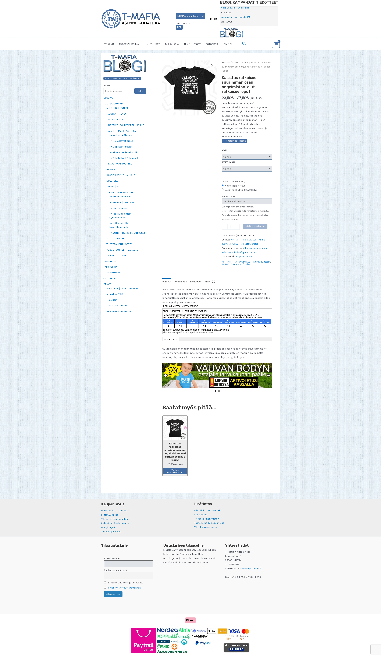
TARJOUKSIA (172, 43)
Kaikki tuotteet (240, 62)
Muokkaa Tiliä (114, 294)
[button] (140, 44)
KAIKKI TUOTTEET (116, 255)
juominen (261, 248)
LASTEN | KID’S (114, 119)
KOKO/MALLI (229, 162)
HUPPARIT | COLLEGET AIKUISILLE (125, 125)
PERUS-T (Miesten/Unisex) (245, 244)
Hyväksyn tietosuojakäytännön (124, 587)
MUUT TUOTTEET (116, 238)
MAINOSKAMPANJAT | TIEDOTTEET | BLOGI (122, 78)
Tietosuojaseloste (111, 531)
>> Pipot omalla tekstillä (123, 152)
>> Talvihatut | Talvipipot (123, 157)
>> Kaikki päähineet (121, 135)
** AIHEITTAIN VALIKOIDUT (121, 192)
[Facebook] (211, 19)
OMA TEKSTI (113, 180)
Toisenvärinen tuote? (206, 518)
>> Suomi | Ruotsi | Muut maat (127, 232)
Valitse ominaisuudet (175, 471)
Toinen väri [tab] (180, 281)
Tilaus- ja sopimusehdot (115, 518)
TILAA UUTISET (192, 43)
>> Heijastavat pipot (121, 140)
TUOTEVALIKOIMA (129, 43)
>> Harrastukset (118, 207)
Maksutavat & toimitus (115, 510)
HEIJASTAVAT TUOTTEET (119, 163)
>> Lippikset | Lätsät (120, 146)
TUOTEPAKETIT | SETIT (119, 244)
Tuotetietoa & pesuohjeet (209, 522)
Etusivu (226, 62)
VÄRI (224, 150)
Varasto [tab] (166, 281)
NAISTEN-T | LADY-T (117, 113)
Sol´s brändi (201, 514)
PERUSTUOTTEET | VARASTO (122, 249)
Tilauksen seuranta (117, 305)
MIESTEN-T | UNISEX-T (119, 107)
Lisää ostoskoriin (255, 226)
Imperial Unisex (244, 256)
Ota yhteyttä (108, 527)
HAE (179, 27)
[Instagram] (215, 19)
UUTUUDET (153, 43)
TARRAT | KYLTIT (115, 186)
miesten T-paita (240, 252)
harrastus (250, 248)
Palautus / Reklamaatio (115, 523)
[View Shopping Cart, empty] (276, 44)
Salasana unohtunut (118, 311)
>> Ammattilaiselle (120, 196)
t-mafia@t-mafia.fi (250, 568)
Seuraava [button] (269, 375)
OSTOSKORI (212, 43)
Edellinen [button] (166, 375)
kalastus (226, 252)
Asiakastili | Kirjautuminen (122, 288)
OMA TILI (229, 43)
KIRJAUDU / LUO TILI (190, 15)
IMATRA (110, 169)
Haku (106, 85)
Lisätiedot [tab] (196, 281)
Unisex (253, 252)
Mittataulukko (109, 514)
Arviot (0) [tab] (210, 281)
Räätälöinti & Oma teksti (208, 510)
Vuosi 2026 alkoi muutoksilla (235, 8)
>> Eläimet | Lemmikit (122, 202)
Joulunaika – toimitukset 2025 (235, 17)
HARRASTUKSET (250, 239)
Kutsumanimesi (112, 558)
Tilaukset (111, 299)
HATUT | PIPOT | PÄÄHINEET (122, 130)
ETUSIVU (109, 43)
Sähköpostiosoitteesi (115, 570)
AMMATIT (236, 239)
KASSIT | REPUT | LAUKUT (120, 175)
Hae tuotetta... (184, 23)
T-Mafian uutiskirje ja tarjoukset (125, 582)
